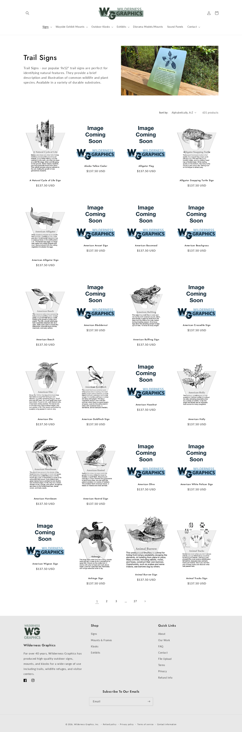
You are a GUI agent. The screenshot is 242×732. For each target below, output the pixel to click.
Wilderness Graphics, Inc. (86, 724)
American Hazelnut (146, 404)
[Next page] (145, 601)
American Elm (45, 419)
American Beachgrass (197, 245)
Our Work (164, 640)
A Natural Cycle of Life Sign (45, 180)
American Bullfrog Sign (146, 339)
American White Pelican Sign (197, 484)
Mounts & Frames (101, 640)
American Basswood (146, 245)
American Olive (146, 484)
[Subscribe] (149, 701)
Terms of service (145, 724)
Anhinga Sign (95, 578)
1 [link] (97, 601)
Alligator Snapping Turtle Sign (197, 180)
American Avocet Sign (96, 245)
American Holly (196, 419)
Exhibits (95, 652)
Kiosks (95, 646)
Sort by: (163, 112)
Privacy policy (127, 724)
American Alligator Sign (45, 260)
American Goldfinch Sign (96, 419)
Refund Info (165, 677)
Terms (161, 665)
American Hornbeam (45, 498)
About (161, 633)
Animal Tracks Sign (196, 578)
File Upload (165, 658)
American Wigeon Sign (45, 563)
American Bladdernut (96, 325)
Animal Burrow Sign (146, 574)
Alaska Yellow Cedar (95, 166)
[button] (27, 13)
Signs (94, 633)
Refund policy (109, 724)
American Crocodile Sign (197, 325)
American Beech (45, 339)
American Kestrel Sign (95, 498)
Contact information (166, 724)
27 (135, 601)
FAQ (160, 646)
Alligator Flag (146, 166)
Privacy (162, 671)
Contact (163, 652)
